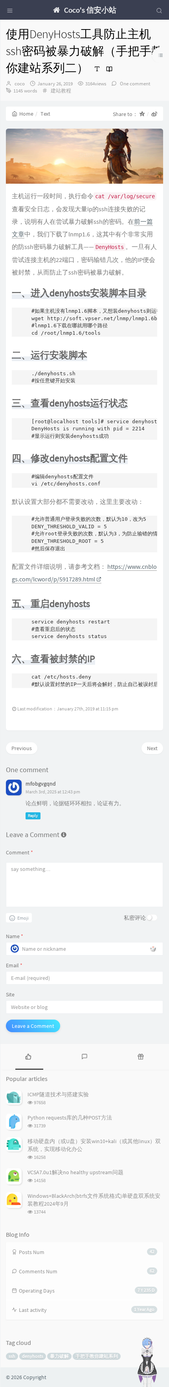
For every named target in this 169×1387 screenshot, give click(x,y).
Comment (19, 852)
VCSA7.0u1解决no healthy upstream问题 (75, 1172)
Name (14, 936)
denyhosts (32, 1356)
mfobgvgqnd (41, 783)
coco (20, 83)
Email (14, 965)
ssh (12, 1356)
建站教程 (61, 90)
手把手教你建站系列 (96, 1356)
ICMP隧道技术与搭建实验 (58, 1094)
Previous (21, 748)
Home (26, 113)
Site (10, 994)
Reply (33, 815)
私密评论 (135, 917)
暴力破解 (59, 1356)
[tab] (28, 1056)
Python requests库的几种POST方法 (70, 1117)
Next (152, 748)
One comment (134, 83)
